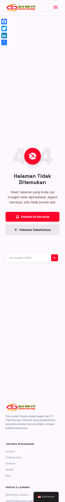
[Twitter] (4, 28)
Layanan (10, 451)
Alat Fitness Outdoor (17, 494)
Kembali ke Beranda (32, 216)
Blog (8, 475)
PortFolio (11, 463)
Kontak (9, 469)
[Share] (4, 42)
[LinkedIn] (4, 35)
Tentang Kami (13, 457)
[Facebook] (4, 21)
